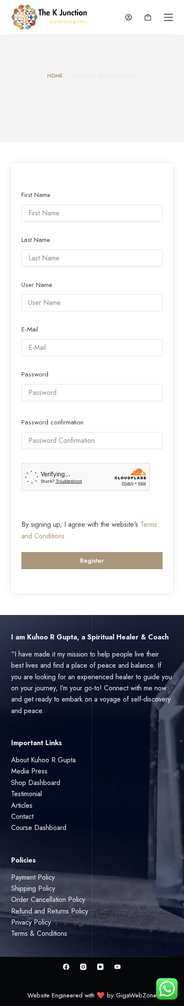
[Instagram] (83, 967)
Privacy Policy (31, 922)
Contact (22, 816)
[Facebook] (66, 967)
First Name (35, 195)
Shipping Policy (33, 888)
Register (92, 560)
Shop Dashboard (35, 783)
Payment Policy (33, 877)
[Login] (128, 17)
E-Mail (29, 329)
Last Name (35, 240)
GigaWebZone (136, 995)
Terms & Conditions (39, 933)
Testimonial (26, 794)
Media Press (29, 771)
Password (34, 374)
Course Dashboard (38, 828)
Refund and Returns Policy (49, 911)
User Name (36, 285)
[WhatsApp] (117, 967)
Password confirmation (52, 422)
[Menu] (168, 17)
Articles (22, 805)
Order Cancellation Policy (48, 900)
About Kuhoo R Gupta (43, 760)
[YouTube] (100, 967)
